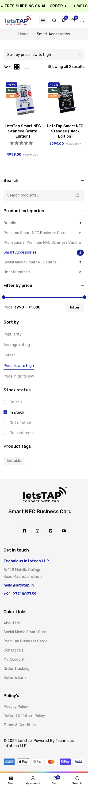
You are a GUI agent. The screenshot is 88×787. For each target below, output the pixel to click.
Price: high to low (19, 376)
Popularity (13, 334)
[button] (22, 143)
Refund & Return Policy (24, 716)
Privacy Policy (16, 706)
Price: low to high (19, 365)
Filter (75, 307)
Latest (9, 355)
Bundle (10, 223)
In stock (16, 412)
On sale (16, 402)
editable (14, 460)
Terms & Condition (20, 725)
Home (23, 34)
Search (77, 195)
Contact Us (13, 650)
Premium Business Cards (25, 641)
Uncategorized (17, 272)
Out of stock (20, 423)
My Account (14, 659)
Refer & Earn (15, 677)
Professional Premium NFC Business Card (40, 242)
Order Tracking (17, 668)
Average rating (17, 345)
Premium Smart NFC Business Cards (35, 233)
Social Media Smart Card (25, 632)
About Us (12, 623)
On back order (21, 433)
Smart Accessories (20, 252)
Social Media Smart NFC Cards (30, 262)
